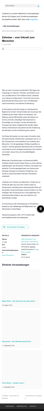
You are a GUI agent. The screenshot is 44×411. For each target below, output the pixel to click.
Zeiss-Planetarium (8, 255)
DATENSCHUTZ (22, 406)
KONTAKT (32, 406)
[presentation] (21, 284)
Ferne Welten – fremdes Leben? (13, 383)
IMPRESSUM (10, 406)
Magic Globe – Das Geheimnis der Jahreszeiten (18, 301)
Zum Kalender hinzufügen (16, 227)
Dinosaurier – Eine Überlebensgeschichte (16, 341)
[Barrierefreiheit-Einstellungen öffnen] (40, 209)
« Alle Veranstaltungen (11, 26)
